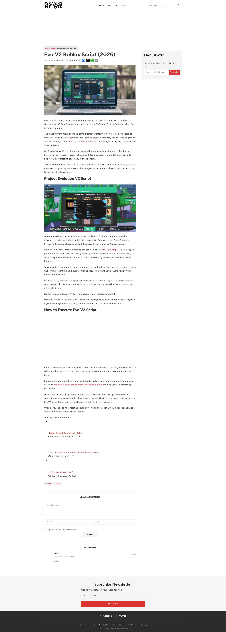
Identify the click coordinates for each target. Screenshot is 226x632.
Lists (116, 5)
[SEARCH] (178, 5)
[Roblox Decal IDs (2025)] (54, 464)
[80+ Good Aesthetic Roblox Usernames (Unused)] (54, 445)
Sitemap (144, 625)
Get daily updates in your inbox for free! (160, 65)
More (124, 5)
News (109, 5)
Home (47, 48)
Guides (101, 5)
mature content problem (81, 141)
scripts (58, 484)
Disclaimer (132, 625)
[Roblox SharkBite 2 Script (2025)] (54, 425)
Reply (134, 554)
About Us (91, 625)
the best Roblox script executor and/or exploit (78, 384)
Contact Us (103, 625)
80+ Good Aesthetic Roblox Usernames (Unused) (73, 452)
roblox (48, 484)
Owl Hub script (109, 249)
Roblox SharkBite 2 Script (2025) (65, 433)
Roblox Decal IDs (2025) (60, 472)
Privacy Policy (118, 625)
